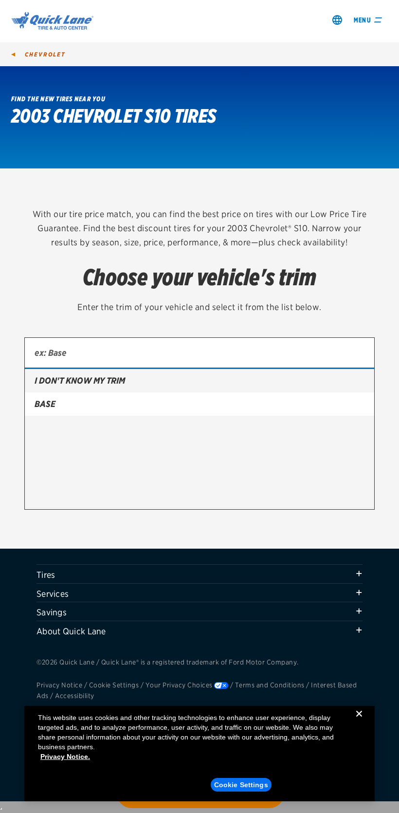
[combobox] (199, 353)
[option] (199, 380)
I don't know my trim (80, 380)
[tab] (199, 574)
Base (45, 404)
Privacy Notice (59, 685)
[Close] (359, 721)
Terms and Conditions (270, 685)
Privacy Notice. (65, 756)
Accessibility (74, 696)
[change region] (337, 20)
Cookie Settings (114, 685)
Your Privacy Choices (179, 685)
